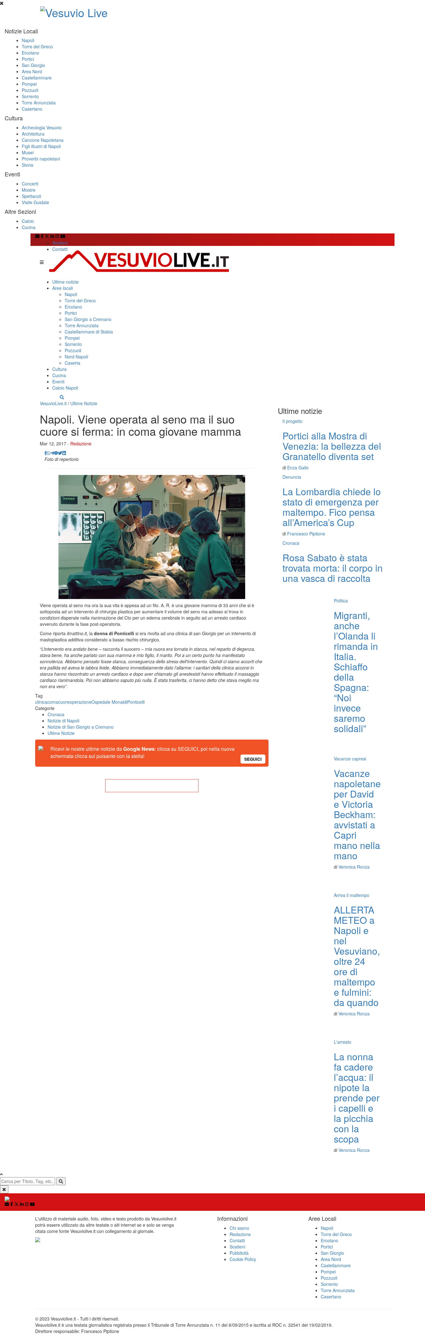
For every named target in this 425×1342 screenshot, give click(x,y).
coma (52, 702)
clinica (41, 702)
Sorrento (30, 96)
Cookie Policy (243, 1259)
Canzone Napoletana (42, 140)
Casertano (32, 109)
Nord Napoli (76, 356)
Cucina (28, 227)
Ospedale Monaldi (109, 702)
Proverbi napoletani (41, 159)
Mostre (28, 190)
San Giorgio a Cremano (88, 319)
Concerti (30, 183)
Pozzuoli (30, 90)
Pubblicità (239, 1253)
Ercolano (30, 53)
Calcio (28, 221)
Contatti (60, 249)
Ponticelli (136, 702)
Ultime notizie (65, 282)
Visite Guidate (35, 202)
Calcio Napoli (65, 388)
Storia (27, 165)
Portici (28, 59)
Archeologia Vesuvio (42, 127)
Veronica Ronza (354, 867)
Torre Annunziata (39, 102)
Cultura (59, 369)
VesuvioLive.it (53, 403)
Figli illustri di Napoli (41, 146)
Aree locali (62, 288)
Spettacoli (31, 196)
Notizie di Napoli (63, 720)
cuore (63, 702)
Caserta (72, 363)
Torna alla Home (152, 786)
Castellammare (37, 77)
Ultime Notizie (83, 403)
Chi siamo (239, 1228)
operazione (80, 702)
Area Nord (32, 71)
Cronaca (56, 714)
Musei (28, 152)
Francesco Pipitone (306, 533)
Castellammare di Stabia (89, 331)
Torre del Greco (37, 46)
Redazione (80, 443)
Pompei (29, 84)
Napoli (28, 40)
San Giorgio (33, 65)
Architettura (33, 134)
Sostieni (60, 243)
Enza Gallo (298, 467)
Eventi (58, 381)
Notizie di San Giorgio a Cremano (81, 727)
